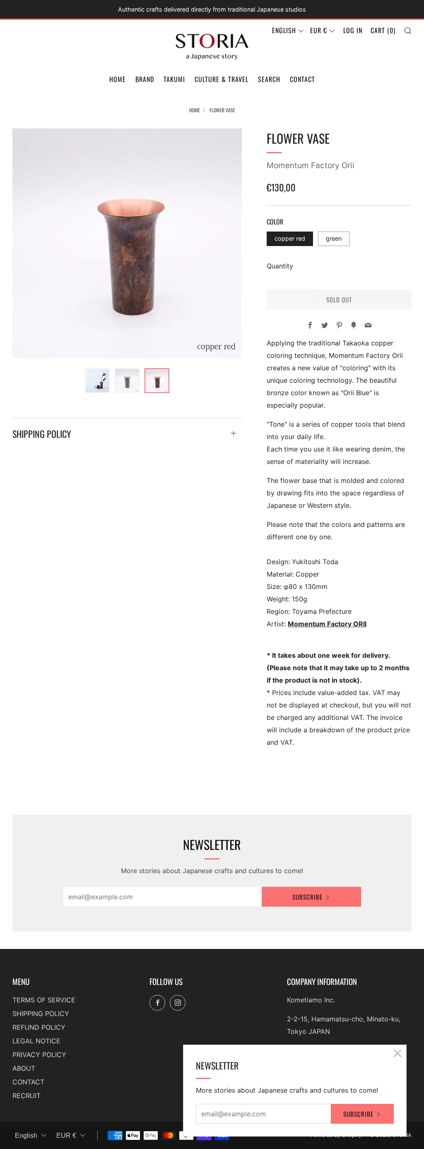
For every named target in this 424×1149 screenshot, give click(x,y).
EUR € (318, 30)
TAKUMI (174, 79)
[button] (97, 380)
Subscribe (307, 896)
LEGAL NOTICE (36, 1041)
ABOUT (23, 1068)
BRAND (144, 79)
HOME (117, 79)
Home (194, 109)
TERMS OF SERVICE (43, 1000)
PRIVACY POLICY (39, 1054)
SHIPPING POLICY (40, 1013)
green (334, 238)
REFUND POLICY (38, 1027)
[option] (127, 243)
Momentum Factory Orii (310, 165)
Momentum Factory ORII (327, 624)
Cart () (383, 30)
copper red (290, 238)
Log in (352, 30)
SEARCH (269, 79)
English (284, 30)
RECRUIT (26, 1095)
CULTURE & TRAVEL (221, 79)
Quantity (280, 266)
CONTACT (302, 79)
